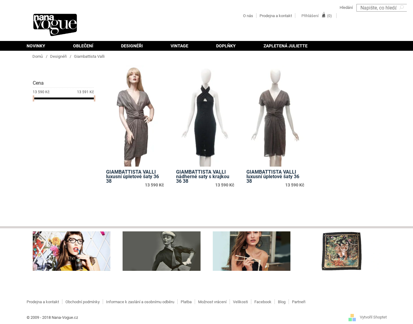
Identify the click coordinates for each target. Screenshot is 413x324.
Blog (282, 302)
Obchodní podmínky (82, 302)
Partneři (298, 302)
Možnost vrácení (212, 302)
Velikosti (240, 302)
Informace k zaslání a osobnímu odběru (140, 302)
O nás (248, 15)
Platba (186, 302)
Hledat (402, 15)
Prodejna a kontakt (276, 15)
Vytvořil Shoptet (373, 317)
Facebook (262, 302)
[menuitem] (43, 46)
